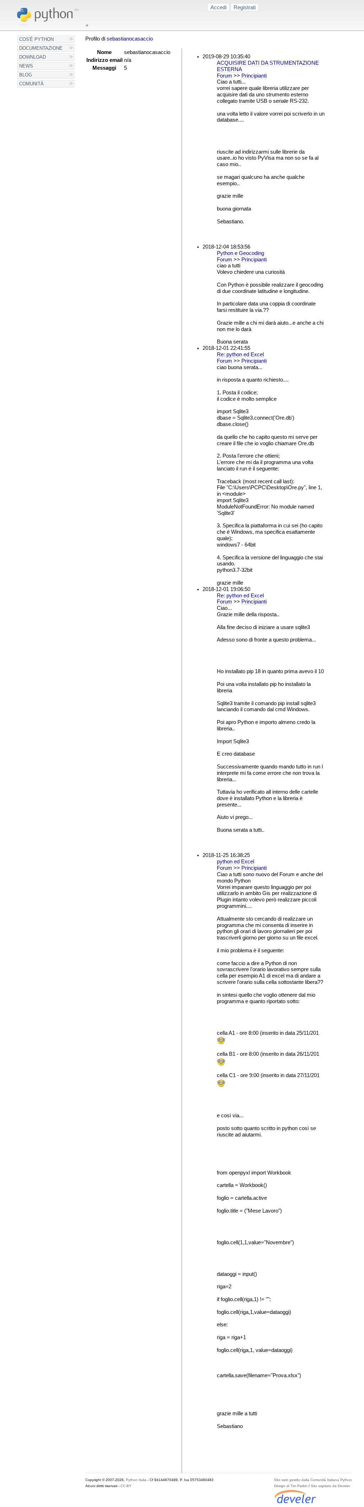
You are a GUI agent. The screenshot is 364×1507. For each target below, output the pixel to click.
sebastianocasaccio (130, 39)
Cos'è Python (36, 39)
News (26, 66)
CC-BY (126, 1486)
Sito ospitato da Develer (330, 1486)
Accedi (218, 7)
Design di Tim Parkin (290, 1486)
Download (32, 57)
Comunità (31, 83)
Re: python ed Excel (240, 354)
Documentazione (41, 48)
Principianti (254, 76)
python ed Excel (235, 861)
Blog (25, 75)
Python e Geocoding (240, 253)
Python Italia (136, 1480)
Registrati (245, 7)
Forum (224, 76)
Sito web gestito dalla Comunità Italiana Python (313, 1480)
